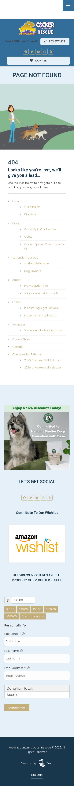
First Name (12, 634)
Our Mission (32, 207)
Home (16, 201)
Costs (28, 237)
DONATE (41, 60)
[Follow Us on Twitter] (32, 52)
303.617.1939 (56, 41)
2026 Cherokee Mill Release (42, 360)
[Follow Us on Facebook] (26, 52)
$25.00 (23, 609)
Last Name (12, 651)
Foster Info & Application (40, 315)
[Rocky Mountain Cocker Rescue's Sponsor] (37, 437)
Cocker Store (21, 339)
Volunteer (18, 324)
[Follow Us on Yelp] (51, 52)
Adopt (16, 280)
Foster (16, 302)
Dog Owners (32, 271)
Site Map (37, 775)
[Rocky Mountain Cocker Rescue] (37, 28)
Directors (30, 214)
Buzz (49, 763)
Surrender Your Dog (25, 257)
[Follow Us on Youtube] (38, 52)
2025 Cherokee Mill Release (42, 367)
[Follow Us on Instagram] (45, 52)
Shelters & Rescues (37, 263)
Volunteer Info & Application (43, 330)
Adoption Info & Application (42, 293)
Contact (18, 347)
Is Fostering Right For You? (41, 308)
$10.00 (10, 609)
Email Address (15, 668)
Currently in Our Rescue (40, 229)
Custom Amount (32, 616)
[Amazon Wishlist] (37, 543)
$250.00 (11, 616)
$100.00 (51, 609)
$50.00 (36, 609)
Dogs (16, 223)
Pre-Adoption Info (36, 286)
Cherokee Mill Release (27, 354)
